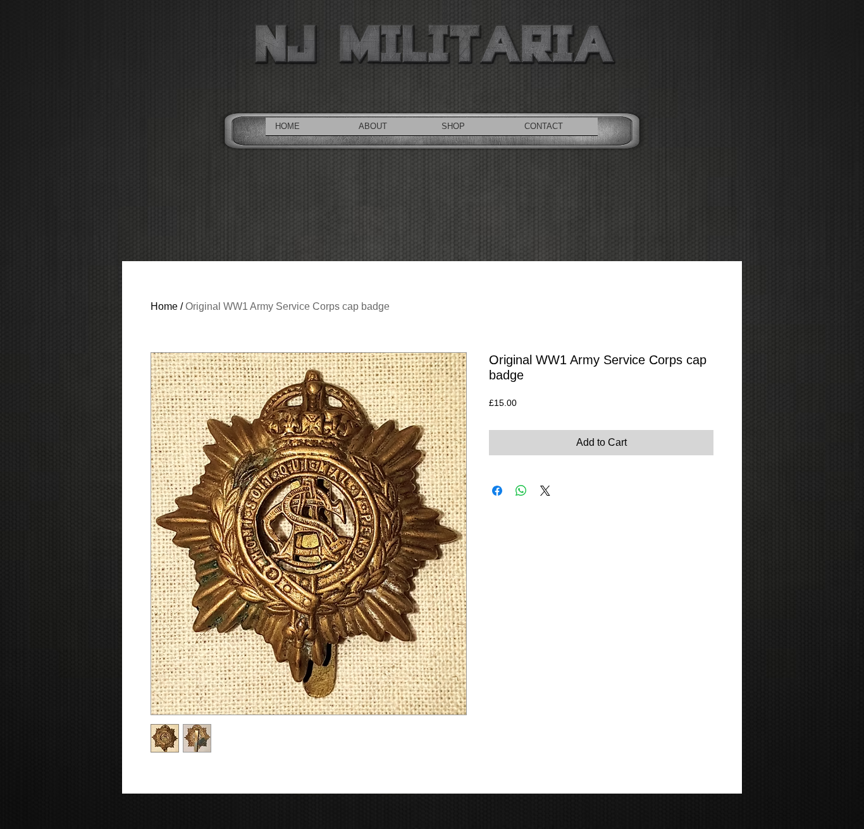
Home (164, 306)
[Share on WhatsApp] (521, 490)
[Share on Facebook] (497, 490)
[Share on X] (545, 490)
